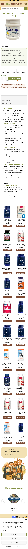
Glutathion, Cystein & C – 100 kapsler (7, 221)
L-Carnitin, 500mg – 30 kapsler (21, 437)
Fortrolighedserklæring (16, 546)
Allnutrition (22, 87)
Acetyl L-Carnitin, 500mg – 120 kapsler (21, 245)
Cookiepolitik (8, 546)
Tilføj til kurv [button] (7, 225)
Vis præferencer (14, 542)
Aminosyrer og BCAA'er (19, 84)
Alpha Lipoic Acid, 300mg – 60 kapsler (7, 245)
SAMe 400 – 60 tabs (20, 220)
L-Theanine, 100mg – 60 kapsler (7, 269)
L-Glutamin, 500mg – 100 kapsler (7, 292)
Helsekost (14, 87)
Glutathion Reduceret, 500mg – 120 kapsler (7, 316)
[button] (26, 519)
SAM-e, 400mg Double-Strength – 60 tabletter (21, 365)
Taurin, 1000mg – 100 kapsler (21, 389)
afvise (14, 538)
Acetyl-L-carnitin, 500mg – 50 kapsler (20, 292)
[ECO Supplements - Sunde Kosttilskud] (14, 4)
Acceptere (14, 534)
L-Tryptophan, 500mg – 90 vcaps (21, 269)
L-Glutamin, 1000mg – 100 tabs (21, 413)
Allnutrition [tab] (6, 100)
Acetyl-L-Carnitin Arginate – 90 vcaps (7, 389)
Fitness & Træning (6, 87)
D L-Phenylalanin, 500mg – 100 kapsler (21, 316)
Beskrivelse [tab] (5, 94)
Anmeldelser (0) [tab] (6, 103)
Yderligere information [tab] (9, 97)
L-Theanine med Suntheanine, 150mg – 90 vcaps (7, 437)
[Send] (25, 8)
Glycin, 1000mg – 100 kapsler (7, 340)
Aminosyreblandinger (7, 84)
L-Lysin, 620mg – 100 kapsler (21, 340)
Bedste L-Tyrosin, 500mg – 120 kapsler (7, 364)
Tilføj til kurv (15, 78)
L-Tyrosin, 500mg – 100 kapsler (7, 413)
